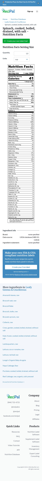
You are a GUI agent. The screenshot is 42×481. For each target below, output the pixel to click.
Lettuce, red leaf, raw (10, 355)
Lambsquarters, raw (10, 344)
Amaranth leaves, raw (11, 295)
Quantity (6, 52)
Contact (16, 441)
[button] (37, 11)
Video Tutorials (14, 445)
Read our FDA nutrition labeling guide (26, 274)
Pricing (36, 410)
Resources (16, 432)
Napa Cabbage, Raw (10, 366)
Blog (37, 405)
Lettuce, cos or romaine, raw (13, 349)
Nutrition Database (18, 19)
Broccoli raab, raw (9, 300)
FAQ (18, 436)
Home (5, 19)
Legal (37, 414)
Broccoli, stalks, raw (10, 311)
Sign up (30, 11)
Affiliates (35, 419)
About (36, 401)
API (18, 450)
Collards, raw (8, 322)
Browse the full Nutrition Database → (13, 382)
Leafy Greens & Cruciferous (15, 22)
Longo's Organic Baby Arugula (14, 360)
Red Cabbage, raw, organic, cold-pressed (18, 376)
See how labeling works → (21, 272)
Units (5, 58)
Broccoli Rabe (8, 306)
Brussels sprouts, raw (11, 317)
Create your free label (21, 267)
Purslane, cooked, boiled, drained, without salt (20, 371)
